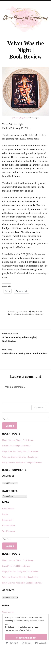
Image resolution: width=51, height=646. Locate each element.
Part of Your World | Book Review (16, 446)
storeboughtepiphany (20, 118)
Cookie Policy (25, 630)
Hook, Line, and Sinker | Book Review (18, 440)
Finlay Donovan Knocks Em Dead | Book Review (22, 463)
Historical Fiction (28, 314)
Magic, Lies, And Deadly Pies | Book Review (20, 451)
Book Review (16, 314)
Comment (38, 407)
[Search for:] (25, 419)
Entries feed (7, 520)
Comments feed (8, 526)
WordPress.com (8, 531)
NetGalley (39, 314)
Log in (5, 514)
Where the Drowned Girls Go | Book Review (20, 457)
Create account (8, 509)
